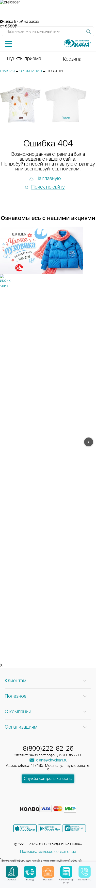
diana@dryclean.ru (51, 760)
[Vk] (30, 801)
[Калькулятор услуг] (66, 872)
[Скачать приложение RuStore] (74, 828)
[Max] (66, 801)
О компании (30, 71)
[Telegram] (57, 801)
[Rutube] (48, 801)
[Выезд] (30, 872)
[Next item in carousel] (88, 442)
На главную (48, 178)
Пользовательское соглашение (48, 852)
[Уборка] (12, 872)
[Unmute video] (48, 12)
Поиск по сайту (48, 187)
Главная (7, 71)
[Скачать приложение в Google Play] (49, 828)
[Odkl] (39, 801)
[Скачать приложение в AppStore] (25, 828)
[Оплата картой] (29, 809)
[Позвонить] (85, 872)
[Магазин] (48, 872)
